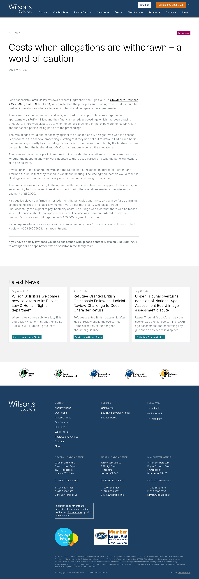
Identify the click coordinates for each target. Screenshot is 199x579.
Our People (61, 412)
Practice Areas (63, 417)
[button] (43, 12)
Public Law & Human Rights (26, 337)
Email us (144, 5)
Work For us (62, 431)
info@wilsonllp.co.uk (67, 494)
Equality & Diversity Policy (115, 412)
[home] (22, 9)
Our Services (62, 422)
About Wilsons (63, 407)
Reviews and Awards (66, 436)
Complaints (107, 407)
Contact (59, 441)
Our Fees (60, 427)
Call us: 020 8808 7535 (170, 5)
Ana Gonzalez (75, 512)
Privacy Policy (109, 417)
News (185, 12)
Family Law (183, 33)
